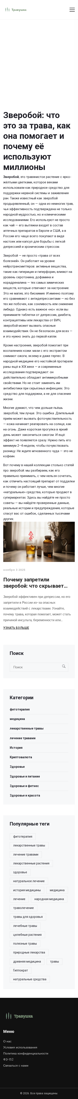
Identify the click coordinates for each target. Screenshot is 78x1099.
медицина (17, 719)
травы (54, 961)
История (16, 747)
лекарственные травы (27, 728)
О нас (7, 1041)
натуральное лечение (29, 881)
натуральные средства (29, 979)
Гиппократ (20, 970)
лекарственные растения (31, 863)
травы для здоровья (28, 916)
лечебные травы (25, 926)
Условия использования (20, 1047)
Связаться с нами (15, 1065)
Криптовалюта (21, 757)
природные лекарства (29, 952)
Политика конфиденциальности (25, 1053)
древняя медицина (27, 961)
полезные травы (25, 943)
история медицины (27, 890)
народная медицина (49, 899)
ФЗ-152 (8, 1059)
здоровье (20, 872)
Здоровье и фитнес (24, 786)
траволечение (23, 908)
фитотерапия (20, 709)
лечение (19, 899)
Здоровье (17, 766)
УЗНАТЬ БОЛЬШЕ (16, 627)
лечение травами (23, 738)
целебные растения (27, 934)
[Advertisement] (39, 60)
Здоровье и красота (25, 795)
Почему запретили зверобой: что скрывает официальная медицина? (34, 583)
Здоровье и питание (25, 776)
